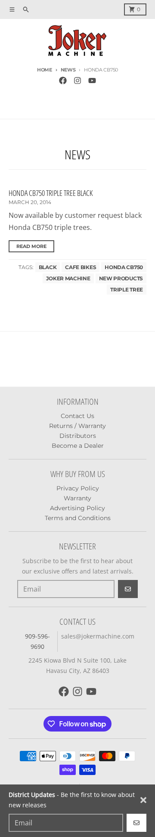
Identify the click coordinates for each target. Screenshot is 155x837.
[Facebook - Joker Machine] (62, 80)
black (48, 267)
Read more (31, 246)
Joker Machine (68, 278)
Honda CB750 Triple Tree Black (51, 193)
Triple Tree (126, 289)
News (68, 70)
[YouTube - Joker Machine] (92, 80)
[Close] (143, 800)
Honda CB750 (124, 267)
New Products (121, 278)
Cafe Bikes (80, 267)
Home (44, 70)
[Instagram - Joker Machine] (77, 80)
